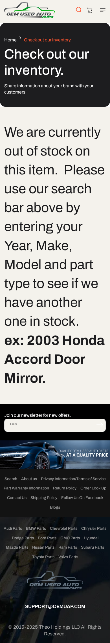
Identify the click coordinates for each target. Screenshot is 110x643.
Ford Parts (47, 538)
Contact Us (17, 498)
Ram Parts (67, 547)
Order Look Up (93, 488)
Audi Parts (13, 528)
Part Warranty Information (26, 488)
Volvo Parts (68, 557)
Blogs (55, 507)
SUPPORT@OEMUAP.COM (55, 606)
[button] (101, 10)
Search (11, 479)
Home (10, 39)
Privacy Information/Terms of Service (73, 479)
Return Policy (64, 488)
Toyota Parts (43, 557)
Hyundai (91, 538)
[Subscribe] (99, 425)
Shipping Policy (43, 498)
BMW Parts (36, 528)
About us (29, 479)
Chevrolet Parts (63, 528)
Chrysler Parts (93, 528)
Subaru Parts (92, 547)
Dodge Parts (23, 538)
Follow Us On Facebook (82, 498)
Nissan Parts (43, 547)
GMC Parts (70, 538)
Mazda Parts (17, 547)
